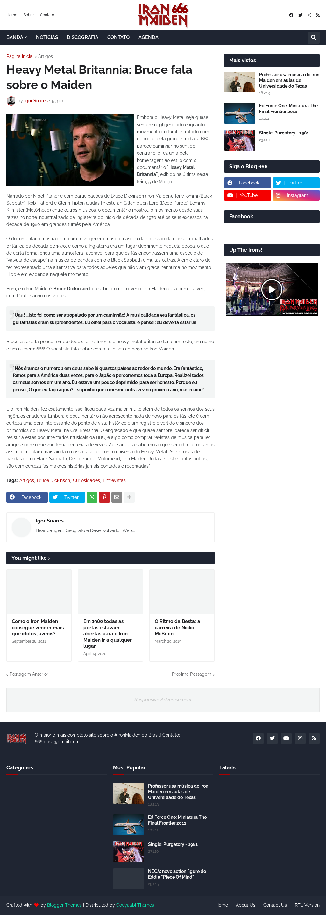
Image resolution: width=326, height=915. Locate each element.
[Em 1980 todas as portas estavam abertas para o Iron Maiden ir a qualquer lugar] (110, 592)
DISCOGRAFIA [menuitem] (82, 37)
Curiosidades (86, 480)
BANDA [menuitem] (14, 37)
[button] (314, 38)
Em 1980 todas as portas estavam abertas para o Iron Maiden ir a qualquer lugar (107, 633)
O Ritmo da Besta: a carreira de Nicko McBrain (177, 627)
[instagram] (309, 15)
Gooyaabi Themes (135, 905)
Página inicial (20, 56)
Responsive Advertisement (163, 699)
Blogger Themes (64, 905)
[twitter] (300, 15)
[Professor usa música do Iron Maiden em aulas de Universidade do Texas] (239, 82)
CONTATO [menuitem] (118, 37)
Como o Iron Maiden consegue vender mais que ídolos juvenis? (38, 627)
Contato (47, 15)
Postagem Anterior (29, 674)
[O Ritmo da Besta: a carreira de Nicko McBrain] (182, 592)
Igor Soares (50, 521)
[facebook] (291, 15)
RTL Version (307, 905)
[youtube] (286, 738)
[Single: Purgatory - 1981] (239, 140)
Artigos (45, 56)
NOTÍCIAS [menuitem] (47, 37)
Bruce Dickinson (53, 480)
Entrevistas (114, 480)
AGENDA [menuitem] (148, 37)
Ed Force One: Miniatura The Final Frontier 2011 (288, 108)
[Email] (116, 497)
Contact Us (275, 905)
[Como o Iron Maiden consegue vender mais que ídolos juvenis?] (39, 592)
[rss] (318, 15)
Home (11, 15)
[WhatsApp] (92, 497)
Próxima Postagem (191, 674)
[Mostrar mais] (129, 497)
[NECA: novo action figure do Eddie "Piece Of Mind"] (128, 878)
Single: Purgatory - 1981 (284, 132)
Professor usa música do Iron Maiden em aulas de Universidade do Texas (289, 80)
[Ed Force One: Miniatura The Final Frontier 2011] (239, 113)
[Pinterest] (104, 497)
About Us (245, 905)
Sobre (29, 15)
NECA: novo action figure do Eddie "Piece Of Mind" (177, 874)
